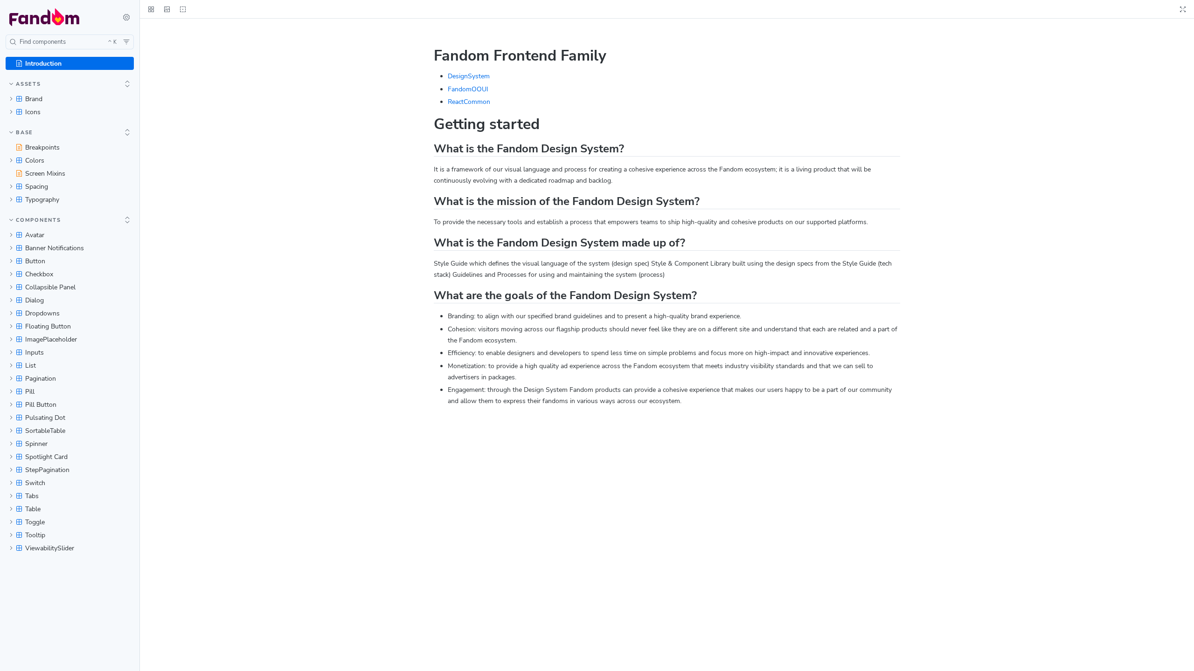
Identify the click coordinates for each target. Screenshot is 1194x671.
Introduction (43, 63)
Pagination (40, 378)
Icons (33, 112)
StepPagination (47, 470)
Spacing (36, 186)
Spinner (36, 443)
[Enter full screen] (1182, 9)
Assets (28, 84)
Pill (30, 391)
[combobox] (70, 41)
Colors (34, 160)
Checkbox (39, 274)
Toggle (35, 522)
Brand (33, 99)
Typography (42, 199)
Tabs (32, 496)
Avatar (34, 235)
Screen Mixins (45, 173)
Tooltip (35, 535)
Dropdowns (42, 313)
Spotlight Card (46, 456)
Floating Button (48, 326)
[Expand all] (127, 83)
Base (24, 132)
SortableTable (45, 430)
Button (35, 261)
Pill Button (40, 404)
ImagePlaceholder (51, 339)
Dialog (34, 300)
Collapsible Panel (50, 287)
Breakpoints (42, 147)
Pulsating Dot (45, 417)
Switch (35, 483)
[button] (167, 9)
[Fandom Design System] (57, 17)
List (30, 365)
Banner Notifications (54, 248)
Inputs (34, 352)
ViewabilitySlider (49, 548)
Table (33, 509)
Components (38, 220)
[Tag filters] (126, 41)
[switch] (126, 17)
